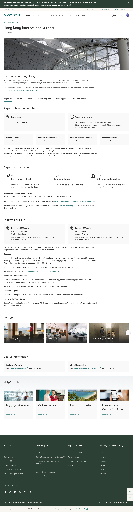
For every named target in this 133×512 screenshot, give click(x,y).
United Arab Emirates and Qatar (115, 502)
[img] (128, 2)
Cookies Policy (81, 509)
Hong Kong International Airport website (20, 90)
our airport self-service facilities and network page (75, 201)
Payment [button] (70, 15)
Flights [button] (27, 15)
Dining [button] (61, 15)
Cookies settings (42, 476)
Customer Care (54, 271)
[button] (11, 415)
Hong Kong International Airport (87, 368)
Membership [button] (80, 15)
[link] (23, 338)
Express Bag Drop (66, 205)
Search (91, 9)
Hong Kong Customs (18, 368)
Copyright (7, 502)
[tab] (8, 99)
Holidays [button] (35, 15)
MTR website (32, 271)
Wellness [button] (53, 15)
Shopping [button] (44, 15)
